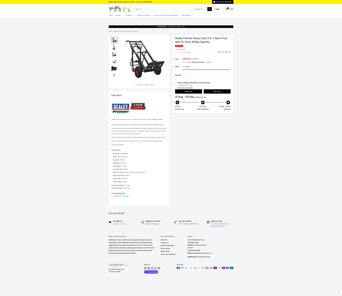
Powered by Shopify (115, 271)
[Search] (209, 9)
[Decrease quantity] (184, 75)
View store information (185, 88)
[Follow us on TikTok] (159, 268)
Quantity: (178, 75)
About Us (164, 240)
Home (111, 15)
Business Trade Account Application (166, 15)
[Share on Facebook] (219, 52)
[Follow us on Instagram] (152, 268)
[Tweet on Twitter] (226, 52)
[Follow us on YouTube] (155, 268)
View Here (125, 196)
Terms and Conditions (168, 254)
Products (129, 15)
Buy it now (217, 91)
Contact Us (164, 243)
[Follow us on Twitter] (148, 268)
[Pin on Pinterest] (222, 52)
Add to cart (188, 91)
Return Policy (165, 251)
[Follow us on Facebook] (145, 268)
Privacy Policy (165, 248)
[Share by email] (229, 52)
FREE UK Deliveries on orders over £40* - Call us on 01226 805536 (130, 2)
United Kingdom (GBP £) (117, 265)
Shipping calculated (197, 62)
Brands (118, 15)
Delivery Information (144, 15)
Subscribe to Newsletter (224, 2)
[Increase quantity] (194, 75)
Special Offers (186, 15)
